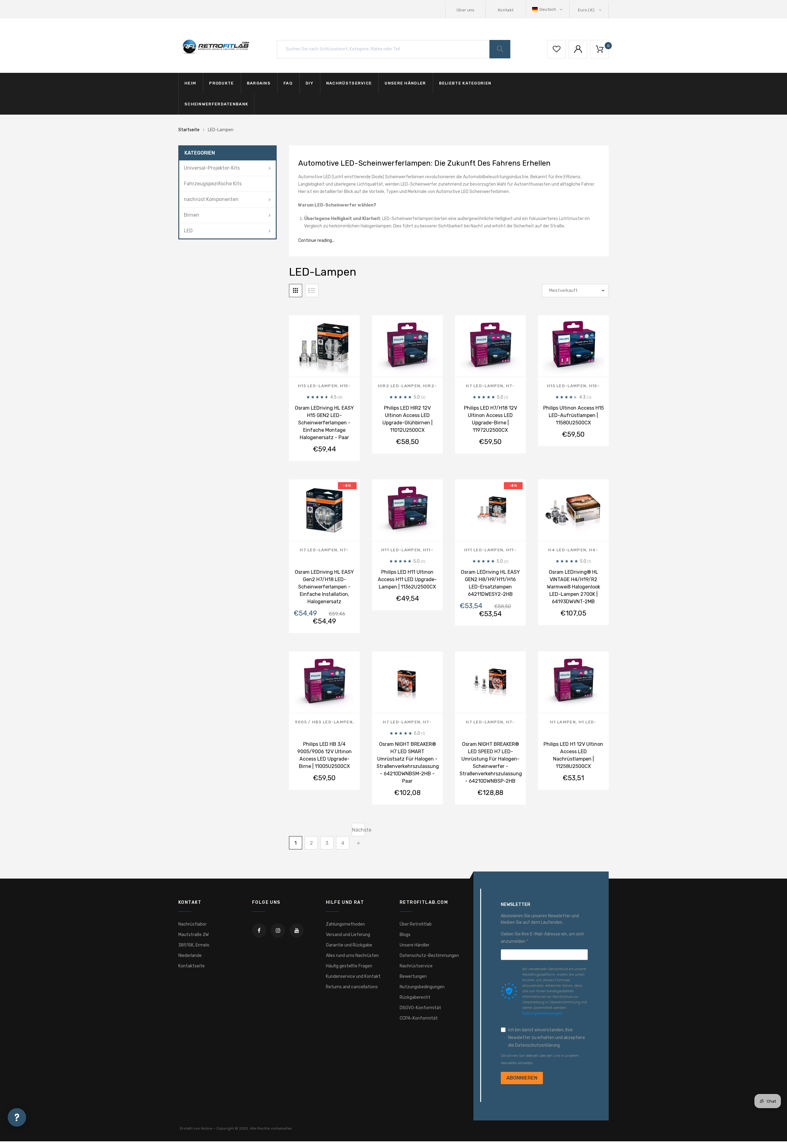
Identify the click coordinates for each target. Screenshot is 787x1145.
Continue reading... (316, 240)
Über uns (466, 10)
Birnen (191, 215)
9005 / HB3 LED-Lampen (324, 722)
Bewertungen (413, 976)
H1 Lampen (563, 722)
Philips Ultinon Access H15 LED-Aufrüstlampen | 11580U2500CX (573, 415)
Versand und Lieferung (348, 934)
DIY (309, 83)
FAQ (288, 83)
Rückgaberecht (415, 997)
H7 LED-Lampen (484, 386)
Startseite (189, 129)
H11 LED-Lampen (400, 550)
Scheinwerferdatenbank (216, 104)
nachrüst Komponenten (211, 199)
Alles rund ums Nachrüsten (352, 955)
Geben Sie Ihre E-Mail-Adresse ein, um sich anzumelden (542, 937)
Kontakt (505, 10)
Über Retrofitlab (416, 924)
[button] (548, 9)
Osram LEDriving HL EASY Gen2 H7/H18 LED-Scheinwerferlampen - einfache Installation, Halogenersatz (324, 586)
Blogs (405, 934)
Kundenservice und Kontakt (353, 976)
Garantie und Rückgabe (349, 945)
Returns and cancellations (352, 987)
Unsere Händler (405, 83)
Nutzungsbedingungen (422, 987)
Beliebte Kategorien (465, 83)
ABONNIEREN (521, 1078)
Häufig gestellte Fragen (349, 966)
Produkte (221, 83)
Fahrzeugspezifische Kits (213, 184)
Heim (190, 83)
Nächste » (358, 831)
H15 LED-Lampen (317, 386)
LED (188, 231)
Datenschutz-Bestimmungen (429, 955)
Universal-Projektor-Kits (212, 168)
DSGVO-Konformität (420, 1007)
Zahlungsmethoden (345, 924)
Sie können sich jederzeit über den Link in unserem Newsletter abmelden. (540, 1059)
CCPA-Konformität (419, 1018)
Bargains (259, 83)
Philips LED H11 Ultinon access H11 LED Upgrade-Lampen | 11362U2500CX (407, 579)
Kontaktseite (191, 966)
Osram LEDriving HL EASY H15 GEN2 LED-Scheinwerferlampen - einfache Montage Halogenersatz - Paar (324, 422)
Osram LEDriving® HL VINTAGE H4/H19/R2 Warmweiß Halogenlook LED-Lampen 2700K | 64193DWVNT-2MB (573, 586)
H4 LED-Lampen (567, 550)
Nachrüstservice (349, 83)
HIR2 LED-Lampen (399, 386)
